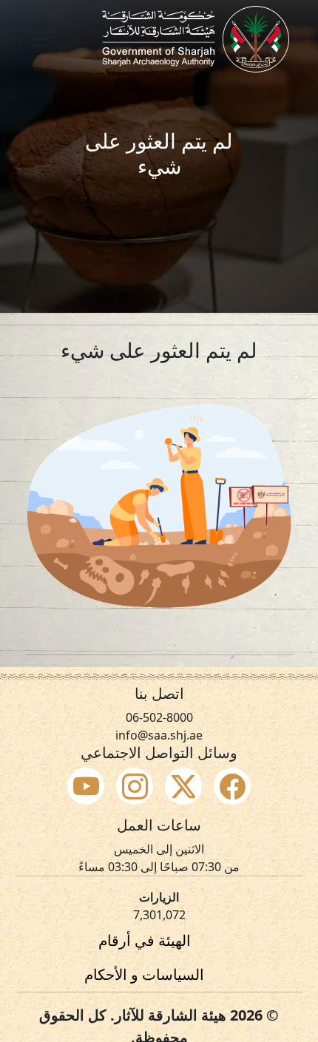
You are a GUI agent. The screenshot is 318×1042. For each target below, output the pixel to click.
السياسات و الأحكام (144, 974)
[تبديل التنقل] (37, 39)
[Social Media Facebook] (232, 786)
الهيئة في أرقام (144, 940)
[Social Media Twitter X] (183, 786)
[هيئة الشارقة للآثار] (195, 39)
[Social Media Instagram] (134, 786)
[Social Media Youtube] (85, 786)
